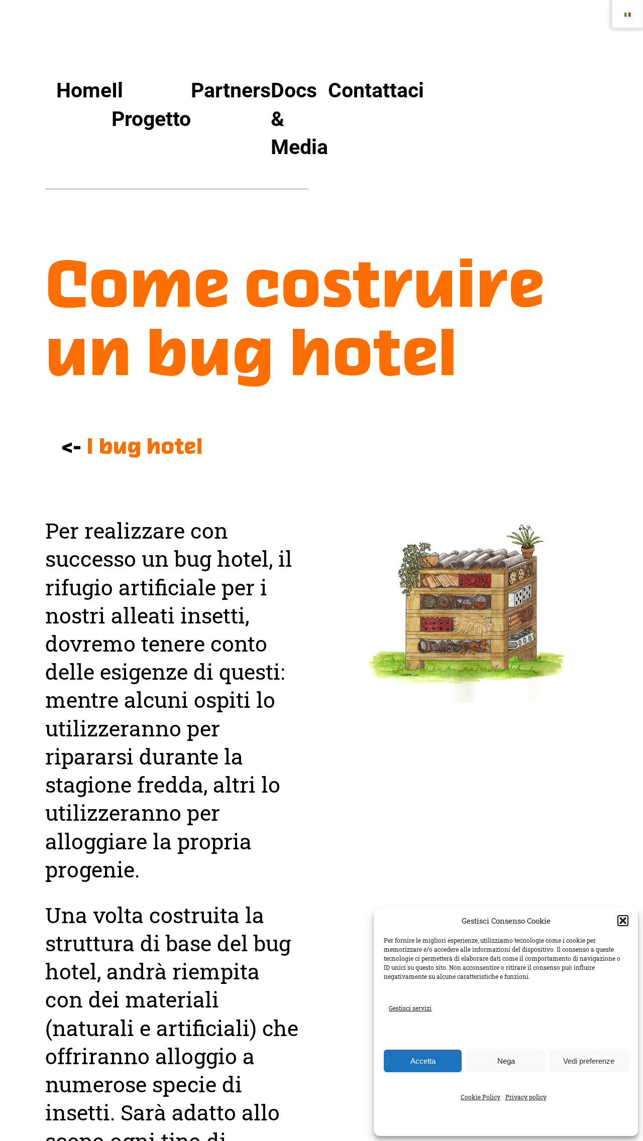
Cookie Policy (480, 1097)
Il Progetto (151, 104)
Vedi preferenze (588, 1061)
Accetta (423, 1061)
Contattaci (376, 90)
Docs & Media (299, 118)
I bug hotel (144, 448)
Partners (231, 90)
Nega (506, 1061)
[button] (623, 921)
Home (84, 90)
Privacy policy (526, 1097)
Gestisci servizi (410, 1008)
